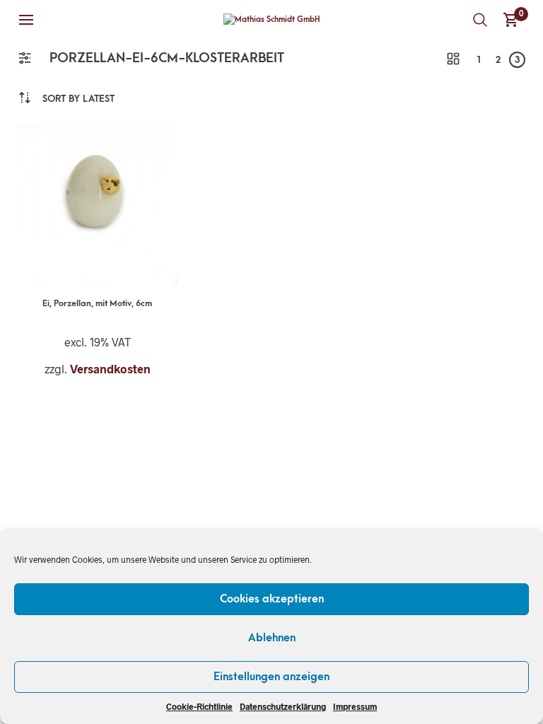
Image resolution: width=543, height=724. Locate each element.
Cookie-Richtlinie (199, 706)
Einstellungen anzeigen (271, 676)
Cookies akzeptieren (272, 598)
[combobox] (78, 98)
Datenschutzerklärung (283, 706)
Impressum (355, 706)
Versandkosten (110, 368)
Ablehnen (272, 637)
